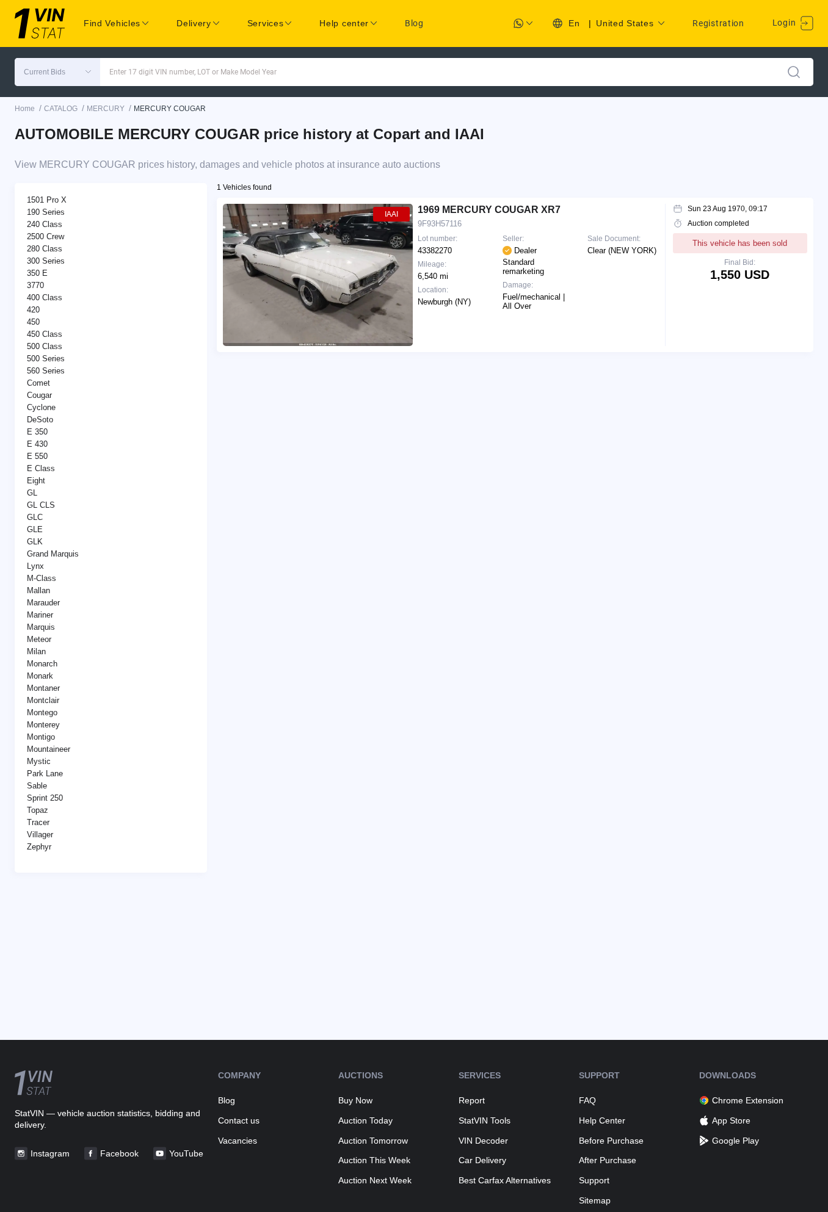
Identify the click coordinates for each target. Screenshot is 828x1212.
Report (472, 1100)
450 (33, 321)
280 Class (44, 248)
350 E (37, 273)
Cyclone (41, 407)
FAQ (587, 1100)
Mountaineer (48, 749)
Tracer (38, 822)
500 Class (44, 346)
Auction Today (365, 1120)
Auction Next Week (375, 1180)
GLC (35, 517)
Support (594, 1180)
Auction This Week (374, 1160)
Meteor (39, 639)
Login (785, 22)
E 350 (37, 431)
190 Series (46, 212)
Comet (38, 383)
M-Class (41, 578)
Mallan (38, 590)
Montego (42, 712)
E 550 (37, 456)
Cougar (39, 395)
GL (32, 492)
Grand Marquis (53, 553)
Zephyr (39, 846)
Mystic (39, 761)
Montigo (41, 736)
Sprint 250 (45, 798)
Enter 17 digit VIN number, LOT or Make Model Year (193, 72)
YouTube (186, 1153)
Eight (36, 480)
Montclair (43, 700)
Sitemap (595, 1200)
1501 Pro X (47, 199)
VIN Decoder (483, 1140)
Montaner (43, 688)
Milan (36, 651)
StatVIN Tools (484, 1120)
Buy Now (355, 1100)
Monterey (43, 724)
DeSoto (40, 419)
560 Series (46, 370)
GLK (35, 541)
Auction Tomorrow (373, 1140)
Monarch (42, 663)
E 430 (37, 444)
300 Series (46, 260)
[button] (57, 72)
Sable (37, 785)
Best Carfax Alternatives (505, 1180)
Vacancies (237, 1140)
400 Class (44, 297)
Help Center (602, 1120)
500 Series (46, 358)
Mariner (40, 614)
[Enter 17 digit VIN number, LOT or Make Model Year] (793, 72)
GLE (35, 529)
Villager (40, 834)
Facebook (119, 1153)
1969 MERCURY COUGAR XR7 (489, 209)
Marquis (41, 627)
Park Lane (45, 773)
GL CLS (41, 505)
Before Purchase (611, 1140)
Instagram (50, 1153)
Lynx (35, 566)
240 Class (44, 224)
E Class (41, 468)
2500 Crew (45, 236)
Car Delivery (482, 1160)
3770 (35, 285)
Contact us (239, 1120)
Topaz (37, 810)
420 (33, 309)
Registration (718, 23)
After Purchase (607, 1160)
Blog (414, 23)
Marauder (43, 602)
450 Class (44, 334)
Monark (40, 675)
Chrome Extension (747, 1100)
